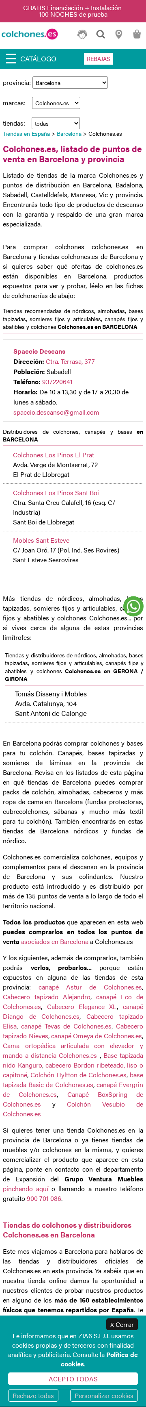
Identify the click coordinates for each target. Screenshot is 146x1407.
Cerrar (122, 1324)
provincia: (17, 82)
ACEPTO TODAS (73, 1378)
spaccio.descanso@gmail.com (56, 412)
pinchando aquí (25, 1188)
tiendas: (15, 123)
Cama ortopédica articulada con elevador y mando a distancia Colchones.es (73, 1050)
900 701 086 (44, 1198)
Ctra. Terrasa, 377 (70, 361)
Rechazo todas (33, 1395)
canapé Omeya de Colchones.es (96, 1035)
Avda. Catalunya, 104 (46, 703)
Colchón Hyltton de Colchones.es (78, 1074)
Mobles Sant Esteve (41, 540)
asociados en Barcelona (53, 941)
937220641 (57, 381)
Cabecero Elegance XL (82, 1006)
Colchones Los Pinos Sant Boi (56, 492)
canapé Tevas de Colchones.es (66, 1026)
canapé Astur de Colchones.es (90, 987)
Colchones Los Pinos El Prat (53, 454)
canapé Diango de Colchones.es (73, 1011)
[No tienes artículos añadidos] (137, 37)
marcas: (15, 102)
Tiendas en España (26, 133)
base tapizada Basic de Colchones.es (73, 1079)
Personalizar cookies (104, 1395)
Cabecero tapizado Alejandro (46, 996)
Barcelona (69, 133)
